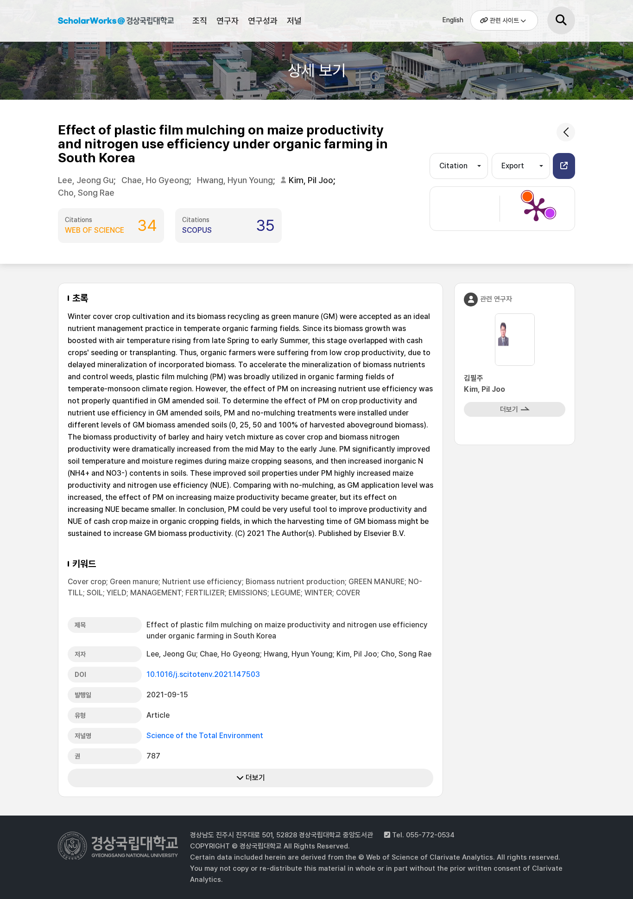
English (453, 20)
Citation (453, 165)
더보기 (254, 777)
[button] (564, 166)
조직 (199, 21)
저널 (294, 21)
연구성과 (263, 21)
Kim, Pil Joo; (313, 180)
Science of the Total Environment (204, 735)
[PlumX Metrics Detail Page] (536, 208)
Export (512, 165)
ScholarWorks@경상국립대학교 (116, 22)
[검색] (561, 20)
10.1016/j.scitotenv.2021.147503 (203, 674)
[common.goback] (566, 132)
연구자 (227, 21)
